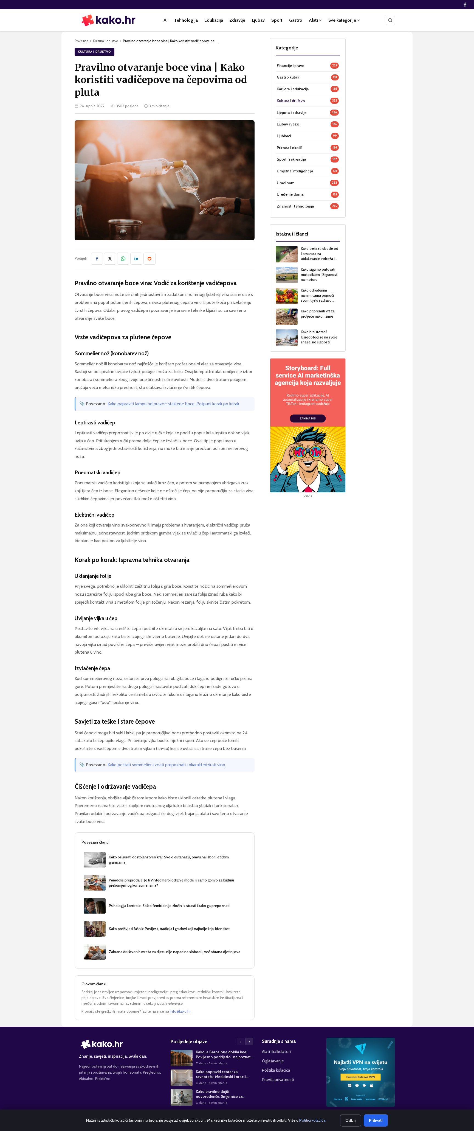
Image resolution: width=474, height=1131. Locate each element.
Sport (277, 20)
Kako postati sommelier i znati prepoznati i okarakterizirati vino (166, 764)
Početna (81, 41)
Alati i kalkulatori (276, 1051)
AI (165, 20)
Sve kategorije (342, 20)
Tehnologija (186, 20)
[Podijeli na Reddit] (149, 259)
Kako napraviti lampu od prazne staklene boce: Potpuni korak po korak (173, 403)
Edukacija (213, 20)
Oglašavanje (273, 1060)
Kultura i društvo (105, 41)
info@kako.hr (180, 1011)
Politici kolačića (312, 1120)
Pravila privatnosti (278, 1079)
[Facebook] (464, 4)
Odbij (350, 1120)
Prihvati (376, 1120)
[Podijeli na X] (110, 259)
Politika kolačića (276, 1070)
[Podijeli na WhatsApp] (123, 259)
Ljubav (258, 20)
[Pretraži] (390, 20)
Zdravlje (237, 20)
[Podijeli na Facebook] (97, 259)
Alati (313, 20)
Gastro (295, 20)
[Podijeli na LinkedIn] (136, 259)
